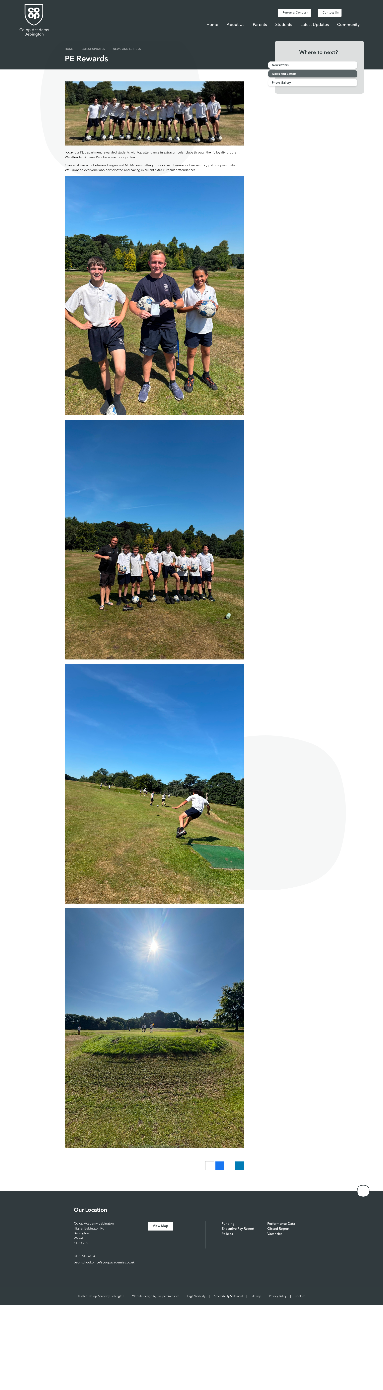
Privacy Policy (277, 1296)
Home (69, 49)
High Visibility (196, 1296)
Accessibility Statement (228, 1296)
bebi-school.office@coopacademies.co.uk (104, 1262)
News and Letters (127, 49)
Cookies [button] (300, 1296)
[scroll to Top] (363, 1191)
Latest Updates (93, 49)
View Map (160, 1226)
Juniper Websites (168, 1296)
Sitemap (256, 1296)
